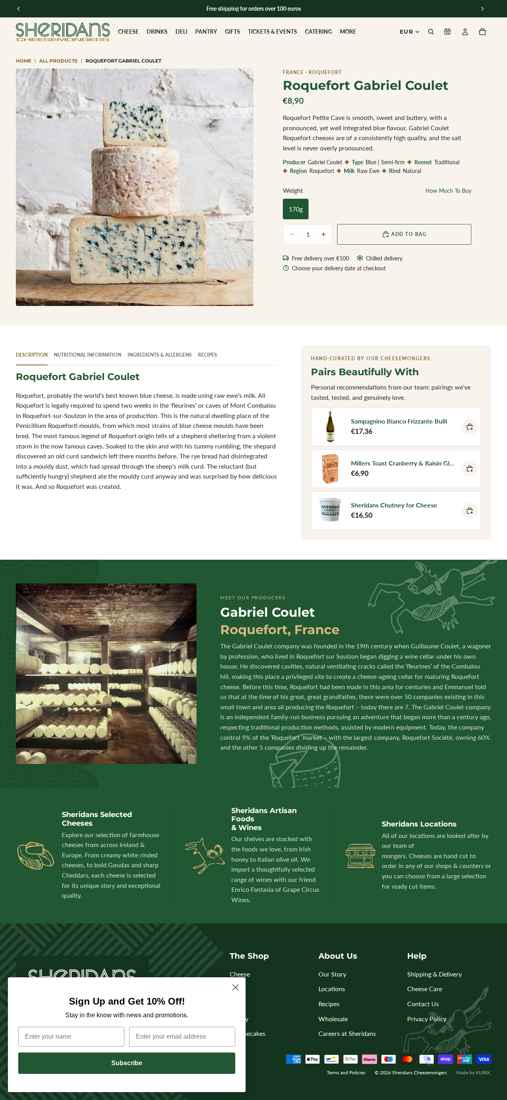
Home (23, 61)
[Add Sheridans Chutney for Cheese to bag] (470, 511)
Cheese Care (424, 988)
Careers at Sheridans (347, 1033)
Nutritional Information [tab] (87, 355)
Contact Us (423, 1003)
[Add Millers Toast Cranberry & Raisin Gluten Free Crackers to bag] (470, 469)
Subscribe (126, 1063)
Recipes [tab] (207, 355)
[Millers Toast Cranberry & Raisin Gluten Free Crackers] (396, 469)
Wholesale (333, 1018)
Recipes (328, 1003)
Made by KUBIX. (473, 1072)
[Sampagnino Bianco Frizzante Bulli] (396, 427)
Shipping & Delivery (434, 974)
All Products (58, 61)
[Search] (431, 31)
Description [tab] (32, 355)
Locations (331, 988)
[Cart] (482, 31)
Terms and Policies (346, 1072)
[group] (135, 187)
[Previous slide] (18, 8)
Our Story (332, 974)
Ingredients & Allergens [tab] (160, 355)
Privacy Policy (426, 1018)
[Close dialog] (235, 987)
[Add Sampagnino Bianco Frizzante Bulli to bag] (470, 427)
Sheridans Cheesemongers (419, 1072)
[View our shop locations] (447, 31)
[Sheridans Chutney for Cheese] (396, 511)
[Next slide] (482, 8)
